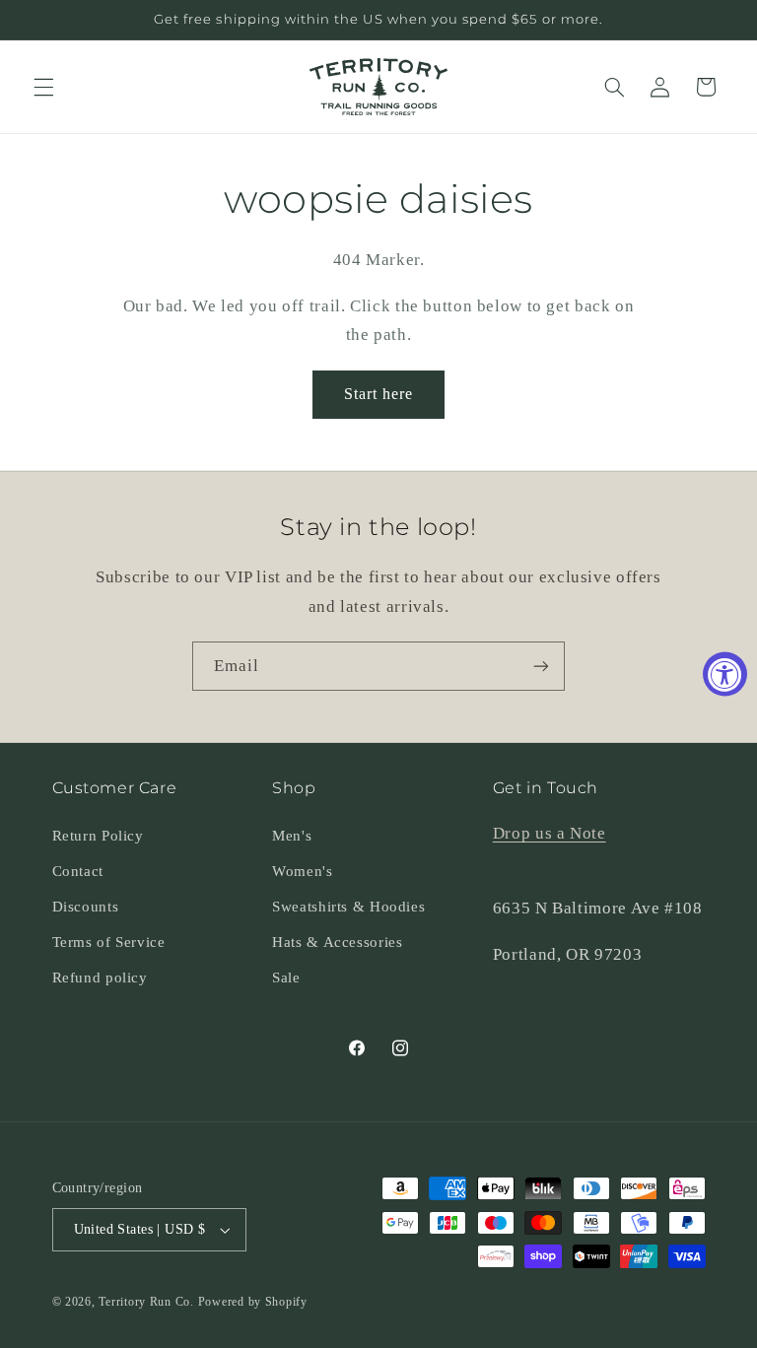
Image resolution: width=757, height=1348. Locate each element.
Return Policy (98, 835)
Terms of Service (109, 942)
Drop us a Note (549, 833)
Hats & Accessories (337, 942)
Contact (77, 871)
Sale (286, 977)
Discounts (85, 906)
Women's (302, 871)
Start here (379, 393)
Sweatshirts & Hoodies (348, 906)
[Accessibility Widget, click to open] (725, 674)
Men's (291, 835)
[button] (43, 86)
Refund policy (100, 977)
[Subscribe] (541, 665)
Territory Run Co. (146, 1302)
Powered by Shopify (253, 1302)
